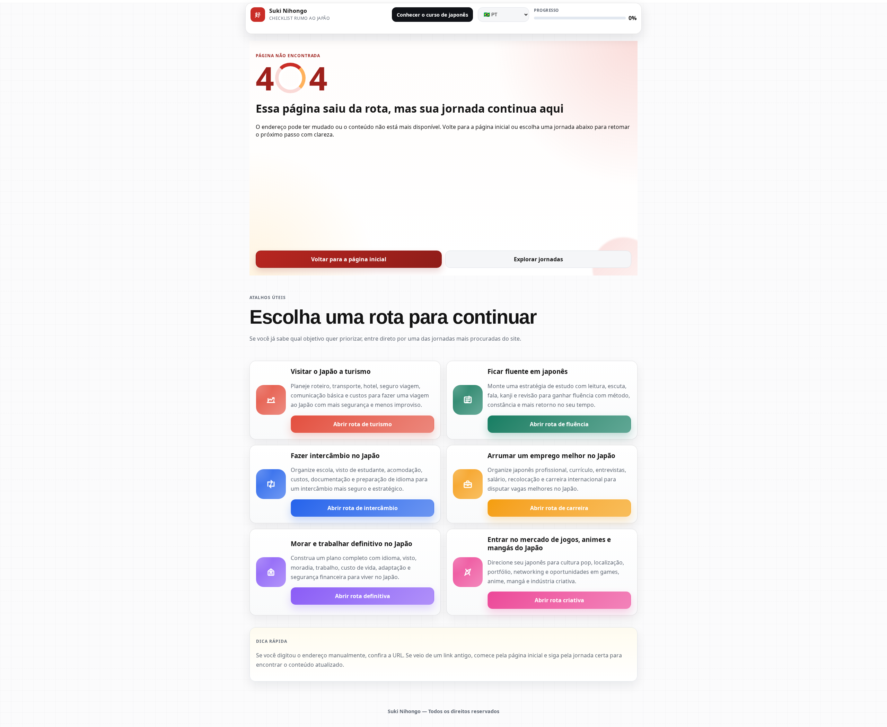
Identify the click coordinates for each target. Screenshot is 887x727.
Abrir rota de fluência (559, 424)
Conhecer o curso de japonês (432, 14)
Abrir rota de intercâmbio (362, 508)
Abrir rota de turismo (362, 424)
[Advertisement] (443, 192)
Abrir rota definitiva (362, 596)
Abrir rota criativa (559, 600)
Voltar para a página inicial (348, 259)
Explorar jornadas (538, 259)
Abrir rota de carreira (559, 508)
